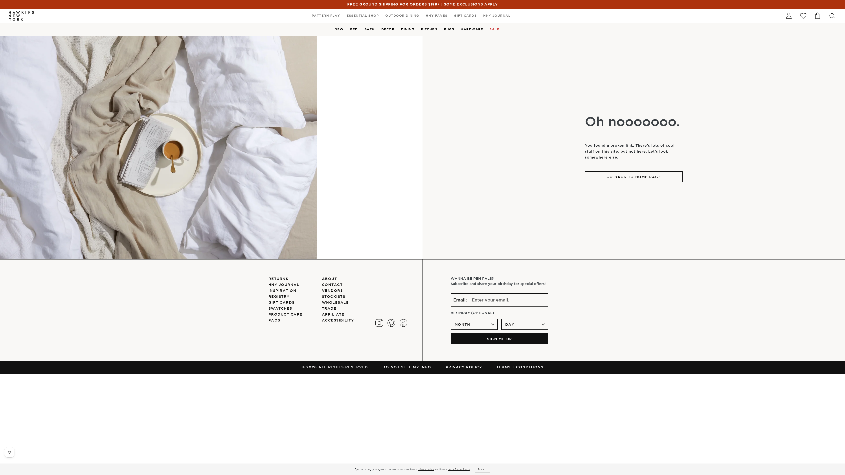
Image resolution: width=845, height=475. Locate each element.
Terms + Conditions (519, 367)
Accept (483, 469)
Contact (332, 285)
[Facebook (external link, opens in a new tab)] (403, 323)
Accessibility (338, 320)
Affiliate (333, 314)
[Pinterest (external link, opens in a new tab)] (391, 323)
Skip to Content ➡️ (18, 18)
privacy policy (426, 469)
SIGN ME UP (499, 339)
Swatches (280, 308)
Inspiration (282, 290)
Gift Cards (281, 302)
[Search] (832, 16)
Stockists (333, 296)
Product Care (285, 314)
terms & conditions (459, 469)
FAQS (274, 320)
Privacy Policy (464, 367)
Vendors (332, 290)
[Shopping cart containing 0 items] (818, 16)
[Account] (789, 16)
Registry (279, 296)
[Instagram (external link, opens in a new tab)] (379, 323)
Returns (278, 279)
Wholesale (335, 302)
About (329, 279)
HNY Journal (283, 285)
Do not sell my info (406, 367)
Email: (460, 300)
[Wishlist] (803, 16)
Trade (329, 308)
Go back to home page (633, 177)
